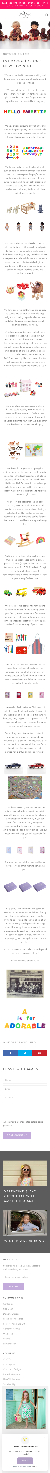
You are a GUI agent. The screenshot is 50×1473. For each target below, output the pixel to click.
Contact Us (8, 1303)
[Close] (45, 1389)
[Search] (42, 15)
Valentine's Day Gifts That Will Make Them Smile (21, 1196)
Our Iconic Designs (12, 1369)
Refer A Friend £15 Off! (14, 1323)
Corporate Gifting (11, 1328)
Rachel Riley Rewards (13, 1318)
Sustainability (9, 1384)
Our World (8, 1359)
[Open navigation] (3, 15)
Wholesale (8, 1333)
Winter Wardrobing (24, 1241)
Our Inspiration (10, 1364)
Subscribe (13, 1286)
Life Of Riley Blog (11, 1379)
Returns (6, 1338)
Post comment (17, 1135)
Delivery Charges (11, 1313)
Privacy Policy (9, 1343)
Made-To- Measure (11, 1374)
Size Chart (8, 1308)
